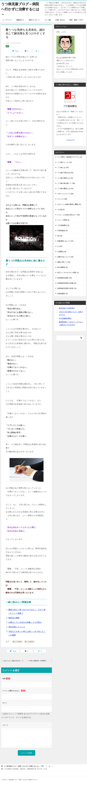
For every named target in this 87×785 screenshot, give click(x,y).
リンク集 (47, 20)
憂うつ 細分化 (29, 641)
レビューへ (71, 140)
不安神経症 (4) (62, 230)
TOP (24, 766)
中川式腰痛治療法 (65, 318)
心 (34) (59, 246)
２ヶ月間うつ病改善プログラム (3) (69, 157)
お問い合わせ (60, 20)
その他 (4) (61, 209)
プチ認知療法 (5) (63, 225)
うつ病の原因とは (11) (65, 178)
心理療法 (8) (61, 251)
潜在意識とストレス (16, 627)
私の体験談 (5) (62, 267)
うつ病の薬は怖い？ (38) (66, 183)
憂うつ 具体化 (17, 641)
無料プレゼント (34, 20)
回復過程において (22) (65, 241)
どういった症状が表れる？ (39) (68, 215)
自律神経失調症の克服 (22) (67, 283)
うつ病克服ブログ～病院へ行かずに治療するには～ (20, 9)
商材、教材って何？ (76, 20)
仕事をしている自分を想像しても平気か (25, 622)
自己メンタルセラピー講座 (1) (68, 272)
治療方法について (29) (65, 257)
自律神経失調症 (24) (64, 278)
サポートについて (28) (65, 194)
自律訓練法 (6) (62, 293)
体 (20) (59, 236)
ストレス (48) (62, 199)
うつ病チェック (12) (64, 162)
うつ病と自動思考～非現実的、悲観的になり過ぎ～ (40, 661)
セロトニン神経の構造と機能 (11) (69, 204)
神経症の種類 (13, 618)
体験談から (20, 20)
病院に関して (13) (63, 262)
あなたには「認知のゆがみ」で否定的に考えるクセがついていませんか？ (15, 661)
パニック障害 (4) (63, 220)
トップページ (7, 20)
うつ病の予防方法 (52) (65, 173)
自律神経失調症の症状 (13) (67, 288)
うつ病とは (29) (63, 167)
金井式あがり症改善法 (67, 308)
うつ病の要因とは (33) (65, 188)
